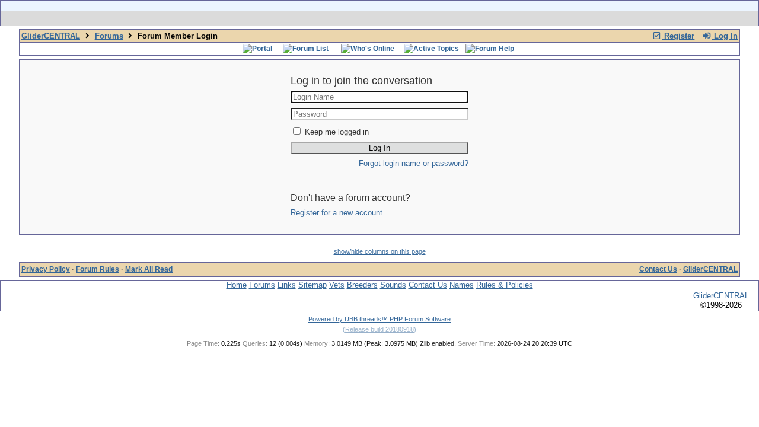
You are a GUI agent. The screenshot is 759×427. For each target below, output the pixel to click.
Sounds (393, 285)
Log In (725, 35)
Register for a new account (336, 212)
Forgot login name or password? (413, 163)
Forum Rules (97, 269)
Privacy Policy (45, 269)
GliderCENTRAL (50, 35)
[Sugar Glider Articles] (348, 18)
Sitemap (312, 285)
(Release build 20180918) (379, 329)
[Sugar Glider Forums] (295, 18)
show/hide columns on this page (380, 251)
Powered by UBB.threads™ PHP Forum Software (379, 319)
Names (461, 285)
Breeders (362, 285)
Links (287, 285)
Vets (337, 285)
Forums (109, 35)
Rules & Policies (504, 285)
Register (678, 35)
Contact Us (658, 269)
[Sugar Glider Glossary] (403, 18)
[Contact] (458, 18)
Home (237, 285)
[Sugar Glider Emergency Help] (510, 18)
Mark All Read (149, 269)
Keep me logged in (337, 132)
